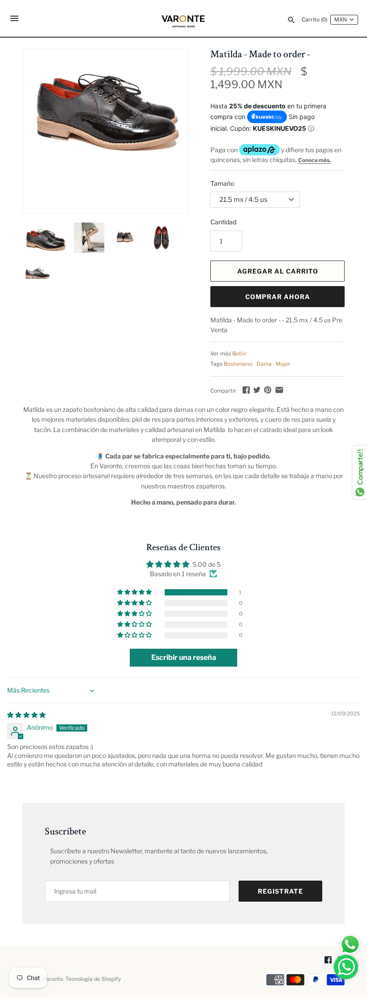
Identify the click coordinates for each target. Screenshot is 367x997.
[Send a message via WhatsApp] (350, 944)
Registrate (280, 891)
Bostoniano (238, 364)
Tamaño (222, 183)
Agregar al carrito (277, 271)
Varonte (53, 979)
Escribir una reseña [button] (183, 657)
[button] (135, 592)
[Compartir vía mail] (279, 390)
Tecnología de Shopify (93, 979)
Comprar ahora (277, 296)
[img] (26, 715)
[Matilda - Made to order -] (105, 103)
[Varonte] (184, 18)
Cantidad (223, 222)
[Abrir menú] (14, 19)
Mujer (283, 364)
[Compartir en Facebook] (246, 390)
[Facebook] (328, 960)
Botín (239, 354)
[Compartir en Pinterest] (267, 390)
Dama (264, 364)
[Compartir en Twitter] (256, 390)
